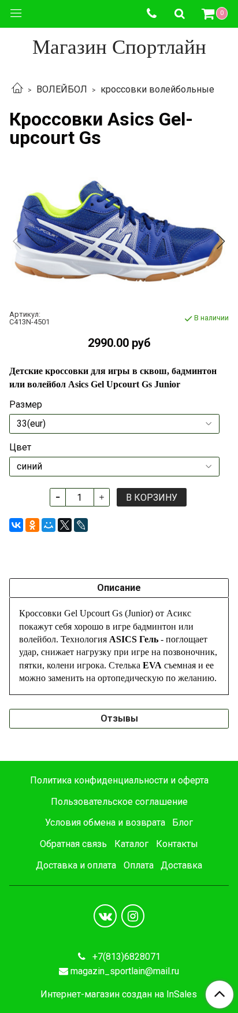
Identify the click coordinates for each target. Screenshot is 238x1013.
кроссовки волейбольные (157, 89)
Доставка (181, 865)
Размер (25, 404)
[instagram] (132, 915)
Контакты (177, 843)
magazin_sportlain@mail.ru (124, 971)
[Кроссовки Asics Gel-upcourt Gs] (119, 231)
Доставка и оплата (76, 865)
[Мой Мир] (48, 525)
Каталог (131, 843)
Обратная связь (73, 843)
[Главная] (17, 89)
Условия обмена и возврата (105, 822)
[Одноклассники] (32, 525)
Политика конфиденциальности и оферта (119, 780)
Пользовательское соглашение (119, 801)
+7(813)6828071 (125, 956)
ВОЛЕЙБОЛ (61, 89)
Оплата (139, 865)
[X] (65, 525)
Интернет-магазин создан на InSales (118, 994)
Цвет (20, 447)
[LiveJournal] (81, 525)
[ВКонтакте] (16, 525)
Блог (182, 822)
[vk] (105, 915)
